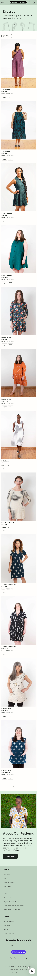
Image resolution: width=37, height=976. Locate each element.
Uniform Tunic (6, 708)
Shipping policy (12, 972)
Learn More (10, 856)
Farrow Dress (6, 337)
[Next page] (24, 786)
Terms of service (25, 969)
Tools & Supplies (9, 882)
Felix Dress (5, 461)
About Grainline (9, 921)
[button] (4, 2)
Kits (5, 878)
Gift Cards (7, 886)
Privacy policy (13, 969)
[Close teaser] (29, 968)
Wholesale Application (12, 909)
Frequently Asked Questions (14, 905)
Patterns (7, 874)
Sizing (6, 929)
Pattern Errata (9, 933)
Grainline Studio (16, 966)
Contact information (25, 972)
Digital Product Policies (12, 902)
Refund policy (27, 966)
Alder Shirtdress (6, 213)
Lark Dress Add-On (8, 523)
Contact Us (7, 898)
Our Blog (7, 925)
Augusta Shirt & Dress (8, 585)
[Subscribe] (29, 945)
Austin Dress (5, 89)
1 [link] (13, 786)
